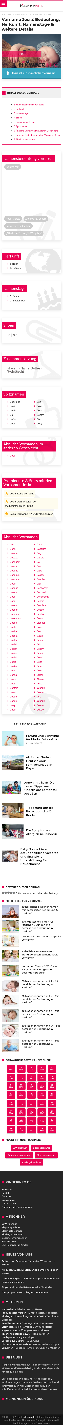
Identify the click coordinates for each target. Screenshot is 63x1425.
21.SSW (11, 1104)
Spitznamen (20, 126)
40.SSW (52, 1130)
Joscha (14, 570)
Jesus (40, 618)
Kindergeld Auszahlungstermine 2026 (23, 1316)
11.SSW (11, 1086)
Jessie (40, 653)
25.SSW (52, 1104)
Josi (12, 455)
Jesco (40, 609)
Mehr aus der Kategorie (30, 724)
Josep (13, 605)
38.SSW (31, 1130)
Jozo (39, 631)
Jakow (40, 574)
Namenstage (21, 113)
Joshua (14, 640)
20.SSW (52, 1095)
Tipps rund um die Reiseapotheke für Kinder (27, 1287)
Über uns (7, 1196)
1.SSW (11, 1069)
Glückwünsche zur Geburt (16, 1344)
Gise (39, 683)
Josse (13, 679)
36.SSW (11, 1130)
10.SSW (52, 1077)
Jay (39, 583)
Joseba (14, 588)
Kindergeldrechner (31, 1162)
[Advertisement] (31, 194)
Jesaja (40, 601)
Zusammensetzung (24, 122)
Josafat (14, 557)
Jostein (14, 687)
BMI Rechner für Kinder (15, 1245)
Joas (39, 657)
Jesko (40, 614)
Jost (12, 683)
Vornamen (7, 1347)
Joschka (14, 574)
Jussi (40, 674)
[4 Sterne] (11, 892)
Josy (12, 705)
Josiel (13, 657)
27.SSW (21, 1112)
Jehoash (41, 592)
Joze (39, 670)
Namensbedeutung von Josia (29, 104)
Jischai (41, 622)
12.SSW (21, 1086)
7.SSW (21, 1077)
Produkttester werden (14, 1312)
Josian (13, 648)
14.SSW (42, 1086)
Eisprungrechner (41, 1148)
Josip (13, 661)
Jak (39, 566)
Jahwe (40, 557)
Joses (13, 622)
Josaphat (15, 561)
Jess (39, 666)
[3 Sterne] (8, 892)
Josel (13, 601)
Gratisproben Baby (12, 1337)
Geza (40, 635)
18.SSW (31, 1095)
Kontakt (6, 1193)
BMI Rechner (9, 1241)
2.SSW (21, 1069)
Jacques (41, 548)
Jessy (40, 648)
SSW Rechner (20, 1148)
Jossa (13, 674)
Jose (12, 583)
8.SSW (31, 1077)
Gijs (39, 696)
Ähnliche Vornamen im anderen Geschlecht (36, 130)
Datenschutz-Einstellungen (17, 1207)
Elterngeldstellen (11, 1326)
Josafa (13, 553)
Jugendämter (9, 1330)
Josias (13, 653)
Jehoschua (43, 596)
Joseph (14, 609)
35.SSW (52, 1121)
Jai (38, 561)
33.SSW (31, 1121)
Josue (13, 700)
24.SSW (42, 1104)
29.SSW (42, 1112)
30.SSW (52, 1112)
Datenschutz (9, 1203)
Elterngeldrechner (46, 1155)
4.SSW (42, 1069)
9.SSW (42, 1077)
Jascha (41, 579)
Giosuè (41, 700)
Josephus (15, 618)
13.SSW (31, 1086)
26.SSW (11, 1112)
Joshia (13, 635)
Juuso (40, 709)
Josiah (13, 644)
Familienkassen (10, 1323)
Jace (12, 709)
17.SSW (21, 1095)
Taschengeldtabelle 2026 (16, 1333)
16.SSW (11, 1095)
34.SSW (42, 1121)
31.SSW (11, 1121)
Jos (12, 544)
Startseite (7, 1189)
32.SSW (21, 1121)
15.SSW (52, 1086)
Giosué (41, 687)
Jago (39, 553)
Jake (39, 570)
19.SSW (42, 1095)
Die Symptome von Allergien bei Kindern (25, 1292)
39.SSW (42, 1130)
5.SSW (52, 1069)
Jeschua (41, 605)
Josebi (13, 592)
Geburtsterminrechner (19, 1155)
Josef (13, 596)
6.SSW (11, 1077)
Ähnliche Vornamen (24, 139)
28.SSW (31, 1112)
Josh (12, 627)
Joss (12, 670)
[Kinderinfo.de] (31, 6)
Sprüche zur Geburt (13, 1340)
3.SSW (31, 1069)
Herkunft (19, 109)
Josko (13, 666)
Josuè (40, 692)
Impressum (8, 1200)
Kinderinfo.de (28, 1417)
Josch (13, 566)
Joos (39, 661)
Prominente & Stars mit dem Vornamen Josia (37, 135)
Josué (40, 705)
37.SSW (21, 1130)
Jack (39, 544)
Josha (13, 631)
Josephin (15, 614)
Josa (12, 548)
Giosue (41, 679)
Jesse (40, 640)
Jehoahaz (42, 588)
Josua (13, 696)
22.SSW (21, 1104)
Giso (39, 644)
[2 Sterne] (5, 892)
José (39, 627)
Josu (12, 692)
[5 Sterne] (13, 892)
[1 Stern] (3, 892)
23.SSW (31, 1104)
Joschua (14, 579)
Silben (18, 117)
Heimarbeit (8, 1309)
